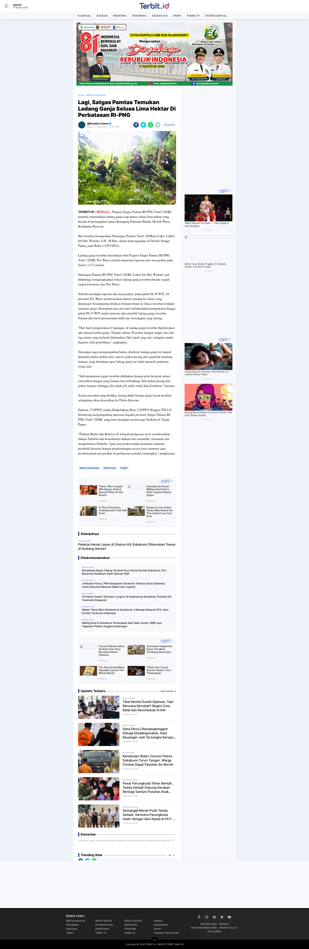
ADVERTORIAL (131, 780)
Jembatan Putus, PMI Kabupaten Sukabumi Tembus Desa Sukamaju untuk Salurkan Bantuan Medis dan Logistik (123, 585)
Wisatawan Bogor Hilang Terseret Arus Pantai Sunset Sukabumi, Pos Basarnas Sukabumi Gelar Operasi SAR (124, 572)
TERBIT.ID (129, 932)
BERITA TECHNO (133, 920)
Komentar (169, 124)
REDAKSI (224, 924)
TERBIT (124, 468)
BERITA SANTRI (103, 920)
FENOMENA (139, 15)
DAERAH (102, 15)
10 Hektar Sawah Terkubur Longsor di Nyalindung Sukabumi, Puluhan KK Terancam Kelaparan (127, 598)
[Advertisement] (208, 137)
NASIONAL (84, 15)
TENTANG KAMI (208, 924)
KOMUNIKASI (161, 924)
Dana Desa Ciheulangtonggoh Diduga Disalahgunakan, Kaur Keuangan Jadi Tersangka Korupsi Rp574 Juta (148, 733)
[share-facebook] (136, 125)
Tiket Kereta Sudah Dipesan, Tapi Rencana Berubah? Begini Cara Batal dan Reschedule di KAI (148, 706)
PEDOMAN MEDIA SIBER (204, 927)
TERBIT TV (193, 15)
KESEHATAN (160, 15)
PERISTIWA (119, 15)
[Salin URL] (158, 125)
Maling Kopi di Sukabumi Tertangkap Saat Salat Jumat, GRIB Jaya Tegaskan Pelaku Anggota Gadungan (122, 624)
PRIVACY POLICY (228, 927)
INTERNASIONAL (216, 15)
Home (81, 95)
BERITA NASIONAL (90, 468)
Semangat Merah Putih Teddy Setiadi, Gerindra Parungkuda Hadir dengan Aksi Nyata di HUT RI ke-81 (149, 815)
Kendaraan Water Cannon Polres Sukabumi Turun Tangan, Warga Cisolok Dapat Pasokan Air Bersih (148, 760)
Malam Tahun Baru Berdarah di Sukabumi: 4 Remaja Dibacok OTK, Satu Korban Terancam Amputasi (125, 611)
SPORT (177, 15)
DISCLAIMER (214, 931)
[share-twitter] (143, 125)
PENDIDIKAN (102, 928)
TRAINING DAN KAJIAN (166, 932)
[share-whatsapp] (150, 125)
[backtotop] (154, 940)
